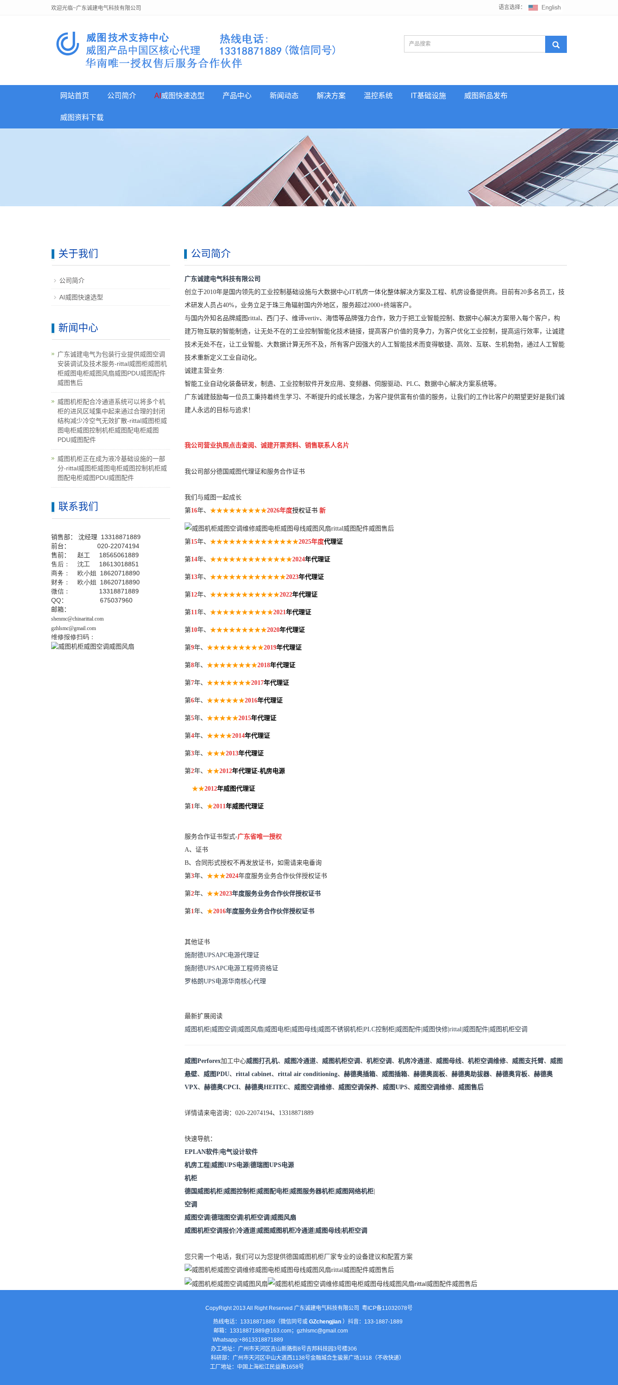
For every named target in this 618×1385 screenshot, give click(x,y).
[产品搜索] (556, 44)
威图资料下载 (82, 117)
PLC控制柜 (379, 1029)
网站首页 (74, 96)
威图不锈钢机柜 (340, 1029)
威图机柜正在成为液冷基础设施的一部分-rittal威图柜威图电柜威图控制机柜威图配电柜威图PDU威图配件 (112, 468)
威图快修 (435, 1029)
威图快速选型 (179, 96)
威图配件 (408, 1029)
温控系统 (378, 96)
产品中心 (237, 96)
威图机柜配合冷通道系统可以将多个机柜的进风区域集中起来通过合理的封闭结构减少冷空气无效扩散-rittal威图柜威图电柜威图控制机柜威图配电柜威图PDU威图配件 (112, 420)
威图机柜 (197, 1029)
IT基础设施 (428, 96)
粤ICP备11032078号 (387, 1308)
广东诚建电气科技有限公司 (223, 278)
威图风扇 (250, 1029)
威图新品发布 (486, 96)
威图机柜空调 (509, 1029)
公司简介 (121, 96)
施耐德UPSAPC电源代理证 (222, 955)
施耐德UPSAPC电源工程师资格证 (231, 968)
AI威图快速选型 (81, 297)
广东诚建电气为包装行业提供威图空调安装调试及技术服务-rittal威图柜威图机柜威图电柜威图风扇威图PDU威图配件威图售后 (112, 368)
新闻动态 (284, 96)
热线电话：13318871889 (244, 1322)
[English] (544, 7)
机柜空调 (379, 1061)
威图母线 (304, 1029)
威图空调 (224, 1029)
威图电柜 (277, 1029)
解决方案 (331, 96)
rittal (455, 1029)
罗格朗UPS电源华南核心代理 (225, 981)
